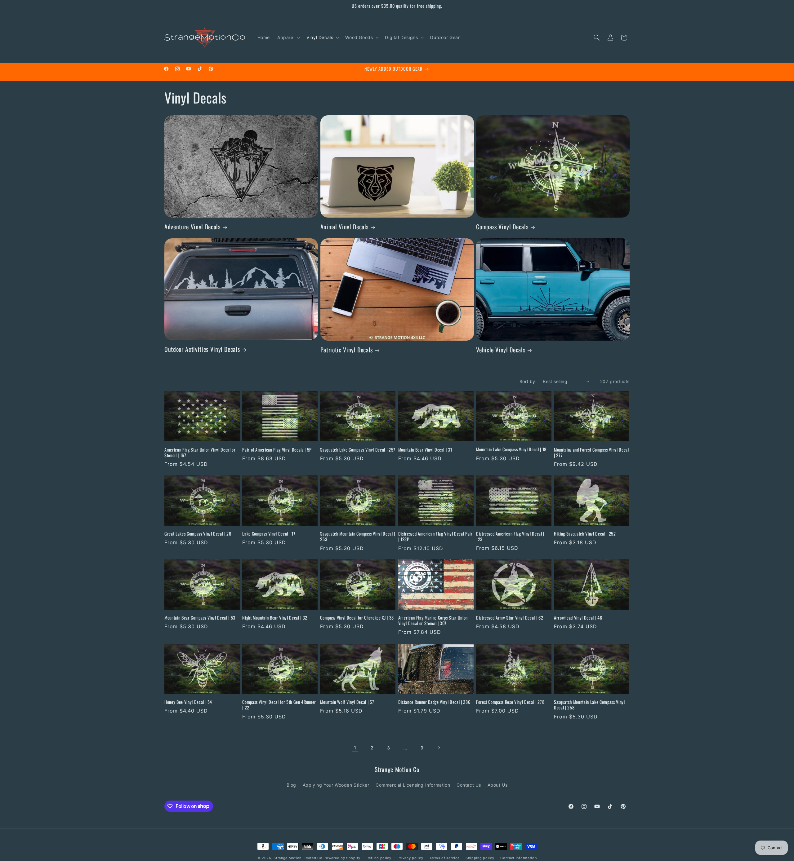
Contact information (518, 857)
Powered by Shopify (341, 858)
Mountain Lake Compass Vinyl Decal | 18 (511, 449)
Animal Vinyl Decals (344, 227)
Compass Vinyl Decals (502, 227)
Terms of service (444, 857)
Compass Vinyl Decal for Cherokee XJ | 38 (357, 617)
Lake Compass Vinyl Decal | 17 (268, 533)
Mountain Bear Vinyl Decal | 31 (425, 449)
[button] (288, 37)
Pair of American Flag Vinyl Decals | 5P (277, 449)
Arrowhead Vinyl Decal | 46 (578, 617)
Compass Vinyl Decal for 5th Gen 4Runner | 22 (279, 704)
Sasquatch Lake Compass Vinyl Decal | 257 (357, 449)
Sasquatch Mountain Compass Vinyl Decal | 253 (357, 536)
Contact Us (469, 785)
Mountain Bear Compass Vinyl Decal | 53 (199, 617)
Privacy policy (410, 857)
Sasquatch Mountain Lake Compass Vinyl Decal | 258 (589, 704)
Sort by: (528, 381)
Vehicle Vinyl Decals (500, 350)
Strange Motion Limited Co (298, 858)
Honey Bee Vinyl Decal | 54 (188, 702)
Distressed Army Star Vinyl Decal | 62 (509, 617)
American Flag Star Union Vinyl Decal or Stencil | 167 (200, 452)
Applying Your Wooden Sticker (336, 785)
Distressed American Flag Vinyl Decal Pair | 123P (435, 536)
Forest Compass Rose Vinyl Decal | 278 (510, 702)
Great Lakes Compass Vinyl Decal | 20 (197, 533)
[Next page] (439, 747)
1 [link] (355, 747)
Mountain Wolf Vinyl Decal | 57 (347, 702)
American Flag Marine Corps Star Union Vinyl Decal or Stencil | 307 (433, 620)
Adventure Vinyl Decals (192, 227)
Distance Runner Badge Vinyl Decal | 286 (434, 702)
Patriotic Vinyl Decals (346, 350)
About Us (498, 785)
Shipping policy (480, 857)
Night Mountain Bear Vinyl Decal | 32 (274, 617)
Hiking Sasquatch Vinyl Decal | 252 (585, 533)
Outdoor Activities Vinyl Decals (202, 349)
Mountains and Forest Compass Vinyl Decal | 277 (591, 452)
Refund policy (379, 857)
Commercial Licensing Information (413, 785)
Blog (291, 785)
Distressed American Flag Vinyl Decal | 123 (510, 536)
